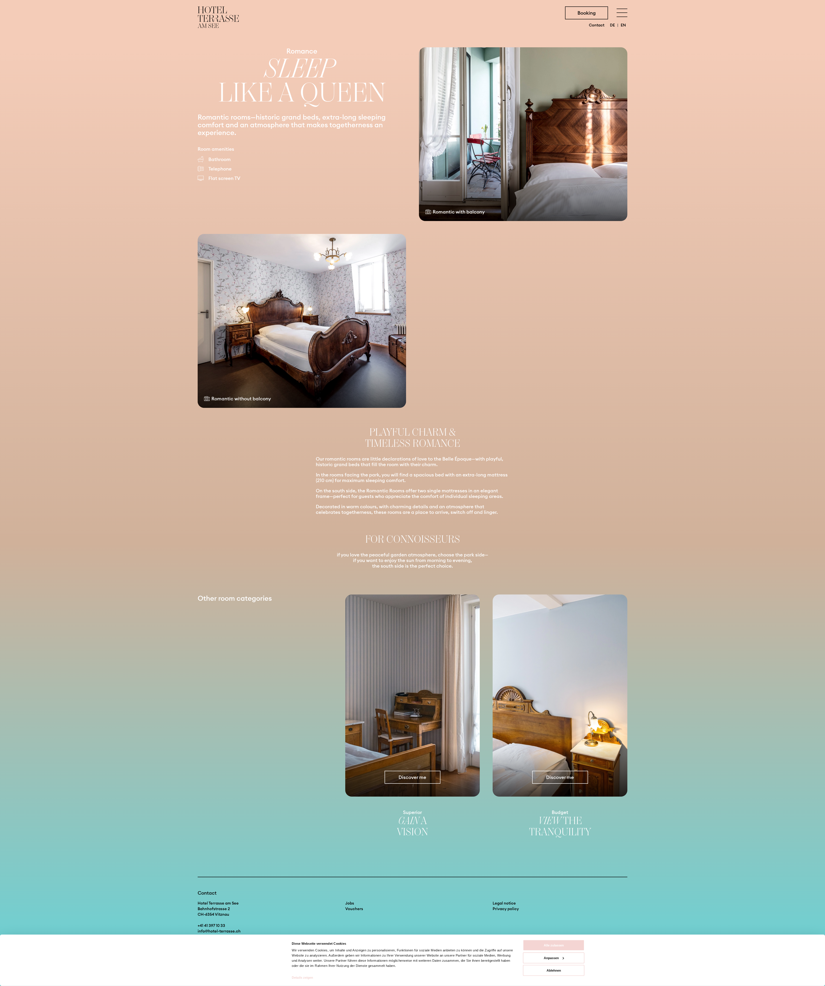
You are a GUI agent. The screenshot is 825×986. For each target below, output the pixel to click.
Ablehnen (554, 970)
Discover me (412, 777)
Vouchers (354, 908)
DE (613, 25)
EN (623, 25)
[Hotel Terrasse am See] (218, 17)
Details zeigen (302, 977)
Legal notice (504, 903)
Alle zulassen (554, 945)
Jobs (349, 903)
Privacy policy (506, 908)
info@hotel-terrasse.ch (219, 931)
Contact (597, 25)
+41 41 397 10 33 (211, 925)
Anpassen (551, 958)
